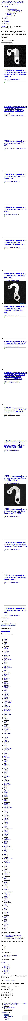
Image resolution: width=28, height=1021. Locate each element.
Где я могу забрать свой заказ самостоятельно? (15, 1003)
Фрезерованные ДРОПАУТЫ (14, 10)
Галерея (6, 18)
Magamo (6, 790)
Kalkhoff (6, 764)
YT (5, 929)
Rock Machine (7, 846)
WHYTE (6, 924)
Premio (6, 837)
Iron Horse (6, 755)
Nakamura (6, 808)
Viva (5, 920)
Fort (5, 722)
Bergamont (7, 655)
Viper (5, 917)
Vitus (5, 919)
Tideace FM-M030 (8, 892)
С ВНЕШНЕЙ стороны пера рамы (12, 935)
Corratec (6, 687)
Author (6, 648)
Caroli (5, 675)
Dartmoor (6, 695)
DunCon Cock (7, 706)
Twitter (6, 908)
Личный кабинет (8, 1010)
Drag (5, 703)
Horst (5, 746)
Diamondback (8, 701)
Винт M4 (7, 967)
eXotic (6, 712)
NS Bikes (6, 815)
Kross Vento (7, 776)
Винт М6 (6, 970)
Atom (5, 647)
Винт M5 (7, 969)
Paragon (6, 827)
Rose (5, 851)
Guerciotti (6, 737)
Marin (6, 791)
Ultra (5, 909)
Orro (5, 824)
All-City (6, 640)
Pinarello (6, 831)
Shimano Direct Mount (9, 980)
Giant (6, 732)
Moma (5, 800)
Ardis (5, 644)
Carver (6, 677)
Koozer (6, 773)
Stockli (6, 885)
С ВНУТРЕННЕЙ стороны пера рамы (13, 936)
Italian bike (7, 757)
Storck (5, 886)
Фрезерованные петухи (13, 9)
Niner (5, 810)
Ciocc (5, 682)
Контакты (6, 21)
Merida (6, 798)
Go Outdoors (7, 733)
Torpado (6, 897)
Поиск (16, 986)
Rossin (6, 853)
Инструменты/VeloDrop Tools (14, 11)
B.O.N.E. (6, 652)
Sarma (5, 865)
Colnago (6, 685)
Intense (6, 753)
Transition (6, 898)
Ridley (6, 845)
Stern (5, 881)
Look (5, 787)
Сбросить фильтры (5, 631)
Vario (5, 913)
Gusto (5, 738)
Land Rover (7, 780)
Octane (6, 818)
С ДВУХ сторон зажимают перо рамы (13, 938)
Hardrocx (6, 742)
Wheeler (6, 923)
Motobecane (7, 806)
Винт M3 (7, 966)
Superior (6, 889)
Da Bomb (6, 694)
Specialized (7, 876)
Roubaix (6, 855)
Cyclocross (7, 693)
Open (5, 820)
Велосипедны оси (11, 13)
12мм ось (6, 956)
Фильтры (3, 636)
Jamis (6, 760)
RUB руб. (8, 1015)
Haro (5, 744)
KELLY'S (6, 765)
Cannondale (7, 673)
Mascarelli (6, 792)
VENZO (6, 915)
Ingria (5, 752)
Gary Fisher (7, 729)
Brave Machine (8, 667)
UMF (5, 911)
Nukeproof (7, 816)
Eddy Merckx (7, 709)
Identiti (6, 751)
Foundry (6, 725)
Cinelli (6, 681)
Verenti (6, 916)
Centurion (6, 678)
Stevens (6, 882)
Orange (6, 822)
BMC (6, 662)
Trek (5, 900)
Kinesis (6, 771)
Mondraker (7, 802)
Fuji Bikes (7, 728)
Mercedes (6, 796)
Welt (5, 921)
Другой (6, 973)
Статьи (5, 17)
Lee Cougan (7, 783)
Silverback (6, 872)
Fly (5, 717)
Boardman (6, 664)
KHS (5, 769)
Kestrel (6, 768)
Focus (6, 718)
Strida (5, 888)
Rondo (6, 850)
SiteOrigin (4, 1012)
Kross (6, 775)
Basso (5, 654)
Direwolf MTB (8, 702)
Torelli (5, 896)
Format (6, 721)
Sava (5, 866)
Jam (5, 759)
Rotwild (6, 854)
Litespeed (6, 785)
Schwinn (6, 868)
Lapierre (6, 781)
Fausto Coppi (7, 714)
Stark (5, 877)
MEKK (6, 795)
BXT (5, 671)
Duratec (6, 707)
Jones (5, 761)
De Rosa (6, 698)
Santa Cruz (7, 862)
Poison (6, 834)
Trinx (5, 904)
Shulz (5, 870)
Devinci (6, 699)
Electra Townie (8, 710)
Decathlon (6, 697)
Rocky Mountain (8, 849)
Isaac (5, 756)
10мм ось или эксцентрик (10, 955)
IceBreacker (7, 749)
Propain (6, 838)
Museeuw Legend (8, 807)
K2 (5, 763)
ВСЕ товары (10, 14)
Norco (6, 812)
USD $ (6, 1018)
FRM (5, 726)
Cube (5, 691)
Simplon (6, 873)
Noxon (6, 814)
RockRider (7, 847)
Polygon (6, 835)
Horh (5, 745)
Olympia (6, 819)
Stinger (6, 884)
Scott (5, 869)
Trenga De (6, 901)
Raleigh (6, 842)
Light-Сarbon (7, 784)
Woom (6, 927)
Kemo (5, 767)
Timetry (6, 893)
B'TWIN (6, 651)
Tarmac (6, 890)
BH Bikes (6, 656)
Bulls (5, 670)
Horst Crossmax (8, 748)
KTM (5, 777)
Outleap (6, 826)
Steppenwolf (7, 880)
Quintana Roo (7, 839)
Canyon (6, 674)
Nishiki (6, 811)
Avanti (6, 650)
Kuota (5, 779)
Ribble (6, 843)
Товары (5, 7)
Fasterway (6, 713)
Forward (6, 724)
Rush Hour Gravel (8, 858)
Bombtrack (7, 666)
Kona (6, 772)
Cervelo (6, 679)
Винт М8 (6, 971)
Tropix (6, 905)
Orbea (6, 823)
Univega (6, 912)
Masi (5, 794)
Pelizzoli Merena (8, 829)
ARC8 (6, 643)
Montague (6, 804)
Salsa (5, 861)
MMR (5, 799)
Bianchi (6, 658)
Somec (6, 874)
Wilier (5, 925)
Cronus (6, 690)
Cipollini (6, 683)
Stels (5, 878)
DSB (5, 705)
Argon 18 (6, 646)
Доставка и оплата (8, 20)
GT (5, 736)
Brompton (6, 668)
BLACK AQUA (8, 659)
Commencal (7, 686)
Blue (5, 660)
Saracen (6, 863)
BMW (5, 663)
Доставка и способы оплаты (11, 1004)
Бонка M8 (7, 964)
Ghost (5, 730)
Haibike (6, 741)
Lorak (5, 788)
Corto (5, 689)
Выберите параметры (14, 79)
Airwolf (6, 639)
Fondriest (6, 720)
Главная (6, 6)
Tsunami (6, 907)
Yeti (5, 928)
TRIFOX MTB (8, 902)
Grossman (6, 734)
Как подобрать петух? (9, 16)
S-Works (6, 859)
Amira (5, 642)
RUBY (6, 857)
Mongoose (7, 803)
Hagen (6, 740)
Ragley (6, 841)
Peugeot (6, 830)
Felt (5, 716)
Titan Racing (7, 894)
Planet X (6, 833)
